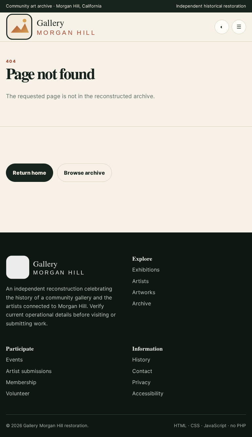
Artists (140, 281)
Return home (29, 172)
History (141, 359)
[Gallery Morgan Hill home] (63, 26)
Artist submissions (29, 371)
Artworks (143, 292)
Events (14, 359)
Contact (142, 371)
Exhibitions (145, 269)
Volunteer (18, 393)
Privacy (141, 382)
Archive (141, 303)
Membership (21, 382)
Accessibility (147, 393)
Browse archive (84, 172)
